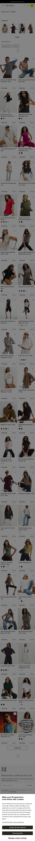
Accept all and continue (17, 827)
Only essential (17, 833)
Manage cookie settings (17, 838)
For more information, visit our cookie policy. (13, 822)
